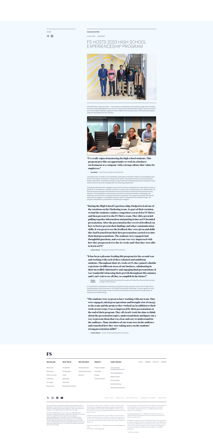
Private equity (67, 371)
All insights (98, 371)
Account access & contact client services (117, 368)
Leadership (50, 379)
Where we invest (51, 375)
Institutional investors (85, 371)
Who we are (50, 368)
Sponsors (81, 375)
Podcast (97, 375)
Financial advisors (84, 368)
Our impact (50, 382)
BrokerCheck (130, 428)
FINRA (100, 428)
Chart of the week (100, 379)
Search (163, 362)
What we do (50, 371)
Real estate (66, 379)
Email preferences (115, 384)
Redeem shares (115, 377)
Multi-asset (66, 382)
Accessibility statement (148, 398)
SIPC (103, 428)
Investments (66, 368)
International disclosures (117, 388)
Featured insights (100, 368)
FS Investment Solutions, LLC (134, 413)
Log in (140, 362)
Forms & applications (116, 373)
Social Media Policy (132, 398)
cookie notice (162, 398)
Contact (156, 362)
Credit (64, 375)
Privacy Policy (109, 398)
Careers (148, 362)
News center (50, 386)
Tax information (115, 380)
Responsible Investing (69, 386)
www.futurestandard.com (53, 417)
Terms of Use (120, 398)
